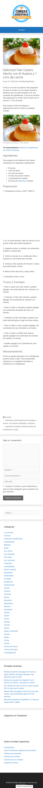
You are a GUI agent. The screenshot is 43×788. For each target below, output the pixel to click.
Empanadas (9, 576)
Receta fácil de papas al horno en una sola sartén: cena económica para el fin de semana (21, 694)
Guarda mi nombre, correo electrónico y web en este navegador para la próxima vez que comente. (20, 489)
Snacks (7, 634)
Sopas (6, 637)
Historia (7, 591)
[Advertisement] (21, 216)
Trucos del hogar (11, 649)
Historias (7, 594)
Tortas (6, 643)
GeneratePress (21, 785)
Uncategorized (10, 653)
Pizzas (6, 619)
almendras (22, 181)
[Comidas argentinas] (21, 13)
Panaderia (8, 610)
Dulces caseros (10, 569)
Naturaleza (8, 603)
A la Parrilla (8, 533)
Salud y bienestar (11, 631)
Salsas (6, 628)
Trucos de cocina (11, 646)
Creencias (8, 563)
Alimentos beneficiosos (13, 539)
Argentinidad (9, 542)
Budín (6, 548)
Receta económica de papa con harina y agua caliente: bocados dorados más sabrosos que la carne (20, 674)
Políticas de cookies (12, 757)
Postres (8, 417)
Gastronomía (9, 585)
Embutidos (8, 573)
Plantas (7, 622)
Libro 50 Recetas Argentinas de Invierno (20, 750)
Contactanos (9, 747)
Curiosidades (9, 566)
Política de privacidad (12, 753)
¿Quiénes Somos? (11, 763)
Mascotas (8, 600)
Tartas (6, 640)
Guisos (7, 588)
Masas (6, 597)
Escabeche (8, 582)
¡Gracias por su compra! (13, 760)
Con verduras (9, 560)
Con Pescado (9, 554)
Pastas (7, 613)
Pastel (6, 616)
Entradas (7, 579)
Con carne (8, 551)
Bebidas (7, 545)
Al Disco (7, 536)
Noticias (7, 606)
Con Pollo (8, 557)
